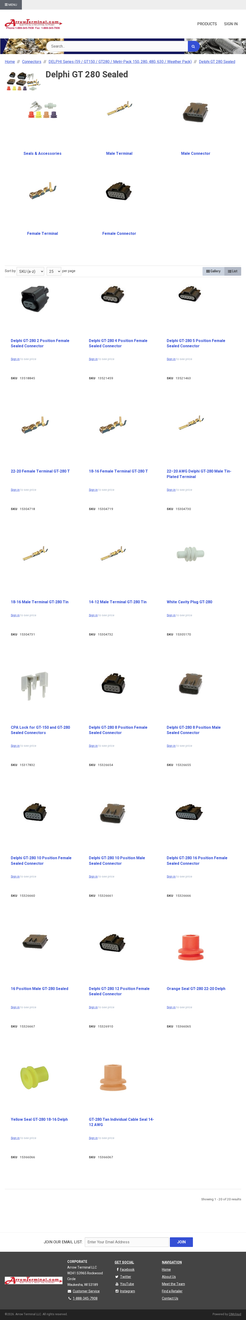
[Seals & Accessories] (42, 109)
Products (207, 24)
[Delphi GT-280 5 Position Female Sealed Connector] (191, 294)
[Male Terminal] (119, 108)
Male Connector (195, 153)
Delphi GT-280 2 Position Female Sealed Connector (40, 343)
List (234, 271)
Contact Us (170, 1298)
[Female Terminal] (42, 191)
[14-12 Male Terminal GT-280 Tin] (113, 553)
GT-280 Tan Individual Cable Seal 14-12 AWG (121, 1122)
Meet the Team (173, 1284)
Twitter (125, 1276)
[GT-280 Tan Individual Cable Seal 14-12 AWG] (113, 1078)
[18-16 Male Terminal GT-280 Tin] (35, 553)
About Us (169, 1276)
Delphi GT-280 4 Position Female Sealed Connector (118, 343)
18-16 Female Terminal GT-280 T (118, 471)
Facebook (127, 1269)
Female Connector (119, 233)
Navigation (172, 1262)
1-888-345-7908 (85, 1298)
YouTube (127, 1284)
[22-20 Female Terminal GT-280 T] (35, 425)
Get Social (124, 1262)
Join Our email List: (63, 1242)
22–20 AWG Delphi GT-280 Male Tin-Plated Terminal (199, 474)
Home (166, 1269)
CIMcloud (235, 1314)
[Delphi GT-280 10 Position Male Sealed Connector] (113, 813)
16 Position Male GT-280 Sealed (39, 988)
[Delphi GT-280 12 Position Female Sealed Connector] (113, 942)
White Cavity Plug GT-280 (189, 602)
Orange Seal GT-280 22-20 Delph (196, 988)
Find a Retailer (172, 1291)
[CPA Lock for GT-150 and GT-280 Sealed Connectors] (35, 686)
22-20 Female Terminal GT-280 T (40, 471)
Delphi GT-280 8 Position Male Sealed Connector (194, 730)
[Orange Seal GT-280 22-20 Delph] (191, 947)
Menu (12, 4)
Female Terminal (42, 233)
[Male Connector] (196, 111)
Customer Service (86, 1291)
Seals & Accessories (43, 153)
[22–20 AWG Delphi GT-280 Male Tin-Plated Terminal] (191, 422)
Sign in (15, 359)
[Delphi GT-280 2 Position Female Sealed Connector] (35, 298)
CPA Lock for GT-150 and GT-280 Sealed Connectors (40, 730)
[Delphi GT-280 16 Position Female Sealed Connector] (191, 812)
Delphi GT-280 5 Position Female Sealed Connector (196, 343)
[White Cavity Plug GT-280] (191, 554)
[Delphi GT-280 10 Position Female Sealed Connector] (35, 812)
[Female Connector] (119, 191)
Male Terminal (119, 153)
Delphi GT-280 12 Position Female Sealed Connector (119, 991)
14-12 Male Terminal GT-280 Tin (118, 602)
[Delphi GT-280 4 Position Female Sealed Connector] (113, 294)
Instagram (127, 1291)
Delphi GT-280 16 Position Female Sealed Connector (197, 860)
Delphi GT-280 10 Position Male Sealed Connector (117, 860)
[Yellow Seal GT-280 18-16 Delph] (35, 1077)
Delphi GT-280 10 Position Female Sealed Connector (41, 860)
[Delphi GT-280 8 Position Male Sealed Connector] (191, 683)
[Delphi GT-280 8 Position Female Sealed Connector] (113, 683)
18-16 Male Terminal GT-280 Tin (39, 602)
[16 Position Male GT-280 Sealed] (35, 941)
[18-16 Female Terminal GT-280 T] (113, 425)
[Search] (194, 46)
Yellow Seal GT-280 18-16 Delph (39, 1119)
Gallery (215, 271)
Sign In (231, 24)
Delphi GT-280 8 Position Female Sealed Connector (118, 730)
